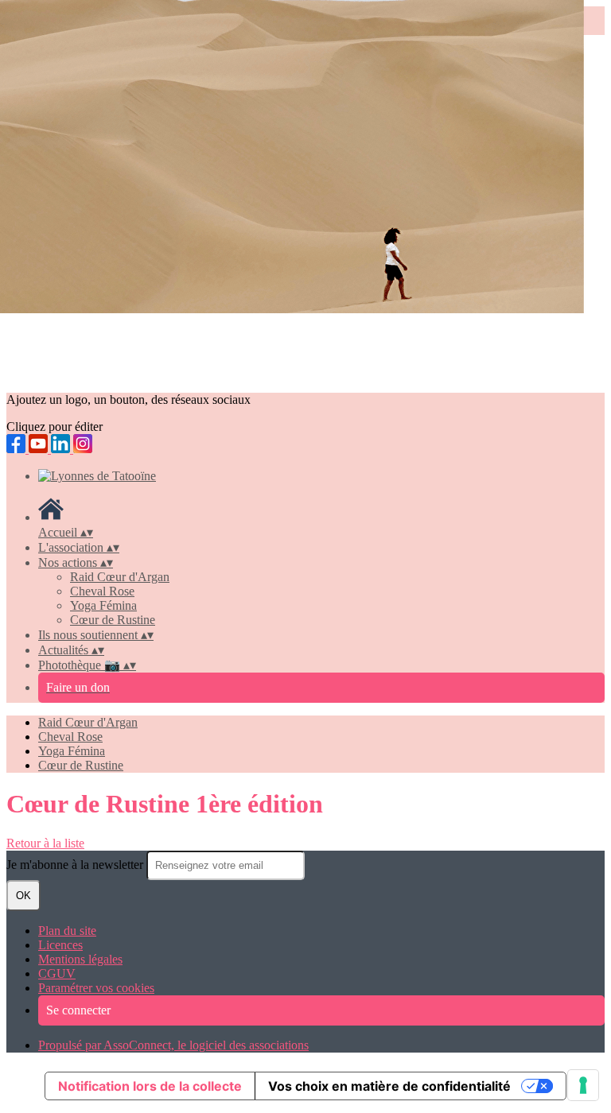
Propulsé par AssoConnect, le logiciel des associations (173, 1045)
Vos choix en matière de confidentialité (389, 1086)
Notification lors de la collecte (150, 1086)
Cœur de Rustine (112, 619)
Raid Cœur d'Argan (119, 577)
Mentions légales (80, 959)
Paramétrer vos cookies (96, 988)
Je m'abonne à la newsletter (76, 864)
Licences (60, 945)
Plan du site (67, 930)
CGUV (57, 973)
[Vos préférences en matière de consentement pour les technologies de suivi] (583, 1085)
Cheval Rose (102, 591)
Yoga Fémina (103, 605)
